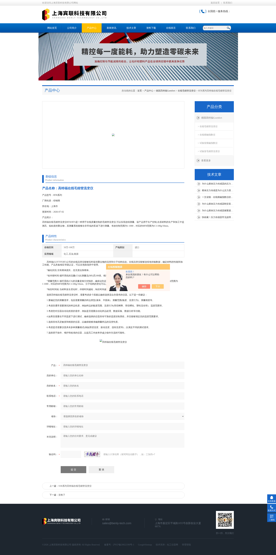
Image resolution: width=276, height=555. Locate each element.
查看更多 (206, 160)
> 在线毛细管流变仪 (208, 126)
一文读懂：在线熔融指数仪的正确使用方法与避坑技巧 (218, 197)
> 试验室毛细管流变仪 (209, 151)
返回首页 (215, 3)
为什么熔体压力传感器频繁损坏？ (218, 210)
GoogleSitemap (145, 545)
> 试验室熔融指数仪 (208, 143)
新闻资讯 (111, 28)
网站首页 (52, 28)
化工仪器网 (172, 545)
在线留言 (171, 28)
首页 (139, 91)
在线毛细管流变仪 (187, 91)
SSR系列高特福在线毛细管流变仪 (75, 486)
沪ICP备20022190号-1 (123, 545)
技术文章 (131, 28)
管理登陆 (186, 545)
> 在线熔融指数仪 (206, 135)
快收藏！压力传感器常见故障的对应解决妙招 (218, 217)
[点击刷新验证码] (92, 454)
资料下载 (151, 28)
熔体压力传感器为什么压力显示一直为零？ (218, 190)
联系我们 (227, 3)
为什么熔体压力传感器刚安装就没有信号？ (218, 204)
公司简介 (72, 28)
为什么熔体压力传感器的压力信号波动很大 (218, 184)
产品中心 (91, 28)
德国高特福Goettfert (165, 91)
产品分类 (214, 107)
